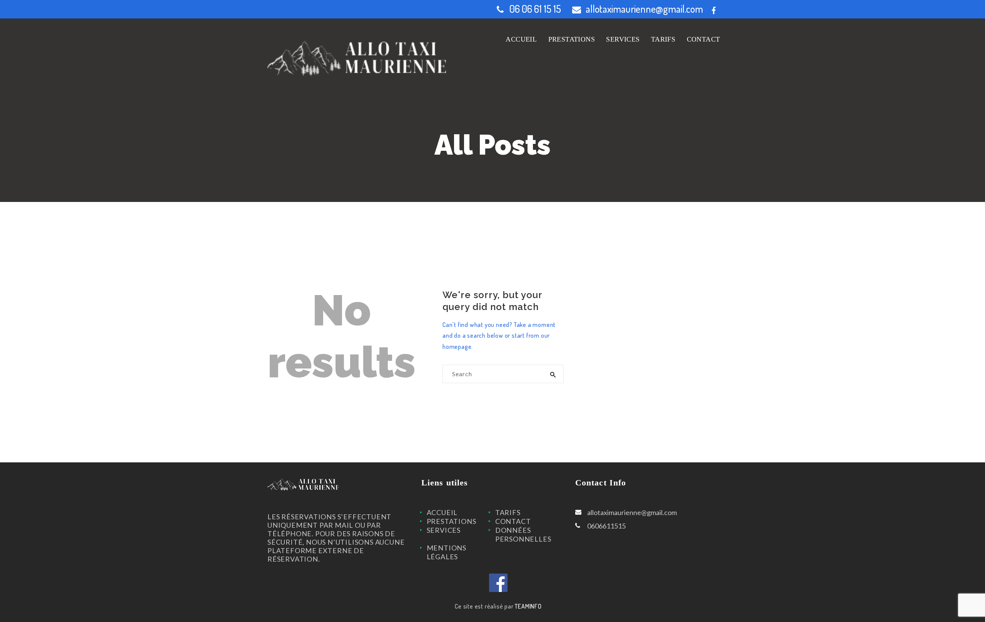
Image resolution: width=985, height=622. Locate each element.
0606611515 (606, 526)
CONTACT (513, 521)
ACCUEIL (442, 512)
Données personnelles (523, 534)
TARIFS (508, 512)
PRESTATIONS (451, 521)
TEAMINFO (528, 606)
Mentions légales (446, 552)
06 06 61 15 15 (535, 8)
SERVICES (444, 530)
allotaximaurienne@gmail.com (644, 8)
